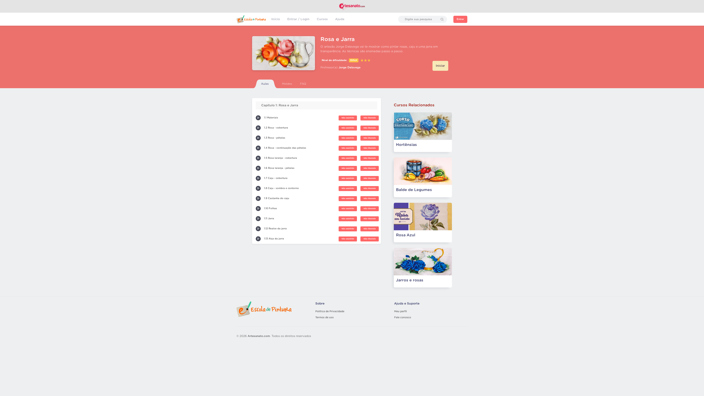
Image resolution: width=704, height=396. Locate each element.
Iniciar (440, 65)
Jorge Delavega (349, 67)
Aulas (265, 83)
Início (275, 19)
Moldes (287, 83)
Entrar (460, 19)
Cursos (322, 19)
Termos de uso (324, 317)
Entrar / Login (298, 19)
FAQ (303, 83)
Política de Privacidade (329, 311)
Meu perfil (400, 311)
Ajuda (339, 19)
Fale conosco (402, 317)
